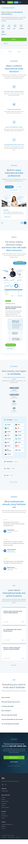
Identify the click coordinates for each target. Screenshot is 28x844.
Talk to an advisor (14, 761)
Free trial (10, 2)
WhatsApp (3, 826)
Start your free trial (14, 757)
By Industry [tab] (15, 190)
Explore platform (10, 348)
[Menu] (20, 2)
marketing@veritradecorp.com (7, 824)
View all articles (14, 665)
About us (3, 817)
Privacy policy (4, 837)
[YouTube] (6, 784)
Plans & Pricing (4, 815)
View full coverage (14, 482)
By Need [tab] (19, 186)
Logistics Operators (5, 807)
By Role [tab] (10, 186)
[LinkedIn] (3, 784)
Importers (3, 797)
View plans (5, 43)
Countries (3, 813)
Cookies (17, 837)
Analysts (3, 805)
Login (16, 2)
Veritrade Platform (5, 790)
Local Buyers (4, 803)
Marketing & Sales (5, 801)
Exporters (3, 799)
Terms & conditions (11, 837)
